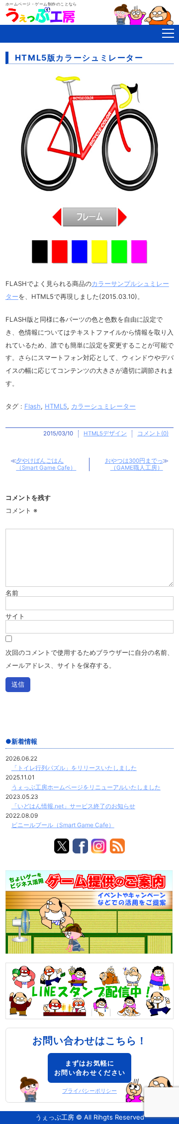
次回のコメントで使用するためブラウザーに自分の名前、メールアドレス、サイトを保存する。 (89, 658)
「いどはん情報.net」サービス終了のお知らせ (73, 806)
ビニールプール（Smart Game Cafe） (62, 825)
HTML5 (56, 406)
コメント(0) (153, 433)
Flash (32, 406)
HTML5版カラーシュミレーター (79, 58)
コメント (21, 510)
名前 (11, 592)
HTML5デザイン (105, 433)
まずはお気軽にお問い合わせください (89, 1067)
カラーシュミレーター (103, 406)
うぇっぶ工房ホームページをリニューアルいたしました (86, 787)
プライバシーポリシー (89, 1091)
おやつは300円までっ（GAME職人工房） (134, 464)
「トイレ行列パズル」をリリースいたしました (74, 768)
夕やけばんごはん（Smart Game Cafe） (46, 464)
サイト (15, 616)
